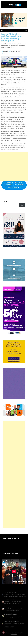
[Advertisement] (14, 166)
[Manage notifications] (3, 632)
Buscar (5, 201)
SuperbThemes (14, 634)
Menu (25, 30)
